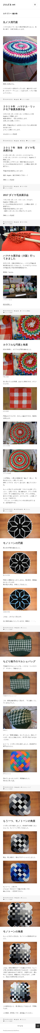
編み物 (17, 99)
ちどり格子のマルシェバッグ (19, 661)
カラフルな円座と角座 (15, 344)
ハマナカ (24, 311)
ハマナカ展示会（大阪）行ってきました (19, 257)
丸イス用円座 (10, 22)
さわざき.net (9, 4)
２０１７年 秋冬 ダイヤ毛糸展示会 (19, 149)
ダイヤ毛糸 (24, 186)
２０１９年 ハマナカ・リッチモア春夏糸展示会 (19, 108)
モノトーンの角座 (13, 931)
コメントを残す (25, 99)
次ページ (38, 1026)
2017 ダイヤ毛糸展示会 (16, 195)
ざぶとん (27, 509)
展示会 (23, 140)
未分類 (17, 509)
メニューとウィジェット (35, 6)
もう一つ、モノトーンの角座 (19, 821)
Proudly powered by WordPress (11, 1030)
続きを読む (7, 304)
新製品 (28, 311)
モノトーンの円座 (13, 543)
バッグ (29, 787)
